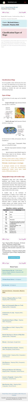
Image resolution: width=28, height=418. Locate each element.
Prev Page (6, 12)
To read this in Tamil (14, 257)
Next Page (22, 12)
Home (2, 7)
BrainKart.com (12, 2)
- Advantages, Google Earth (11, 342)
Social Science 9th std (12, 7)
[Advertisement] (14, 62)
